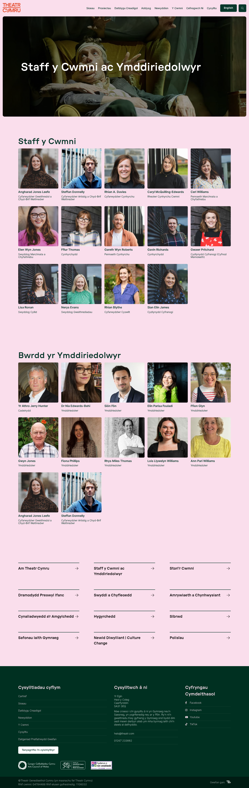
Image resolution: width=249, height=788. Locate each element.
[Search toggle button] (242, 8)
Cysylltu (212, 8)
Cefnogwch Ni (194, 8)
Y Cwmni (177, 8)
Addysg (146, 8)
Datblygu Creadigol (126, 8)
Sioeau (90, 8)
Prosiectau (104, 8)
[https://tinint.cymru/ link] (229, 782)
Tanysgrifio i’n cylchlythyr (38, 750)
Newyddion (161, 8)
